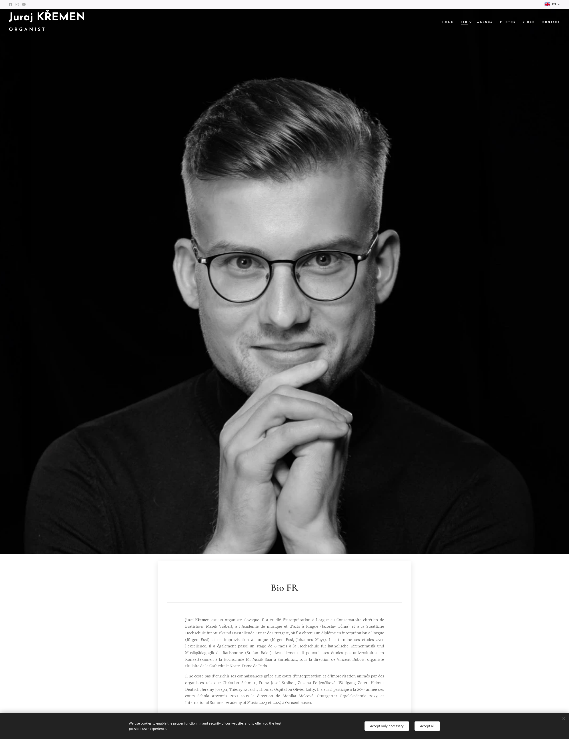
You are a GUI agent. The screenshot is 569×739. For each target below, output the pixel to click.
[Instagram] (17, 4)
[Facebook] (10, 4)
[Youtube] (24, 4)
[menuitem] (449, 22)
